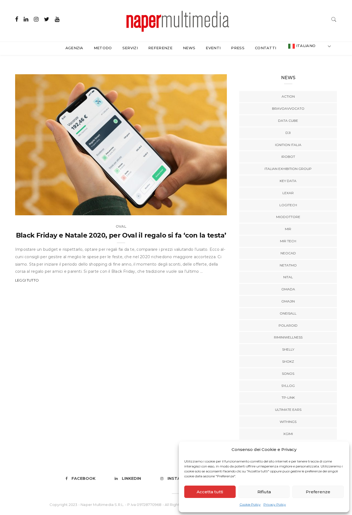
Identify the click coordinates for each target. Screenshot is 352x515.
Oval (121, 226)
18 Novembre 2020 (202, 209)
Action (288, 96)
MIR (288, 229)
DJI (288, 133)
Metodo (103, 48)
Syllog (288, 386)
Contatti (265, 48)
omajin (288, 301)
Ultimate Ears (288, 409)
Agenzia (74, 48)
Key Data (288, 181)
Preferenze (318, 491)
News (189, 48)
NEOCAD (288, 253)
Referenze (160, 48)
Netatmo (288, 265)
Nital (288, 277)
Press (237, 48)
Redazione (38, 209)
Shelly (288, 349)
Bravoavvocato (288, 108)
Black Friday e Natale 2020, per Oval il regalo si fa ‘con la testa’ (121, 235)
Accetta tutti (210, 491)
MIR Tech (288, 241)
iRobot (288, 157)
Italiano (305, 45)
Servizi (130, 48)
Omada (288, 289)
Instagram (180, 478)
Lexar (288, 193)
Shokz (288, 361)
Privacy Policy (274, 504)
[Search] (334, 19)
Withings (288, 422)
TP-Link (288, 397)
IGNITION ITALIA (288, 145)
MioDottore (288, 217)
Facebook (83, 478)
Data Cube (288, 121)
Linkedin (131, 478)
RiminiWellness (288, 337)
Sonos (288, 373)
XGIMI (288, 434)
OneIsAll (288, 313)
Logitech (288, 205)
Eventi (213, 48)
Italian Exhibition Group (288, 169)
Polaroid (288, 325)
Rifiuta (264, 491)
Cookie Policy (250, 504)
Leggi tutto (27, 280)
